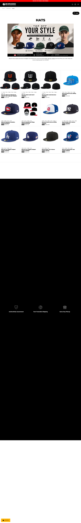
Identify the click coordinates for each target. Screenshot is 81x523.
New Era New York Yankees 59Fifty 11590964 (71, 112)
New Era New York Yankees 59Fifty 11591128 (51, 139)
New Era (49, 58)
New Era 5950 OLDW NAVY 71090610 (30, 84)
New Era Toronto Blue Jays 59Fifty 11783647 (71, 139)
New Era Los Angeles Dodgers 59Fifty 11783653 (30, 139)
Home (3, 8)
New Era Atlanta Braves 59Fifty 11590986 (51, 112)
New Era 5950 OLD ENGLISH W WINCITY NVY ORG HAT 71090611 (10, 84)
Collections (8, 8)
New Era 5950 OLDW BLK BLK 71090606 (51, 84)
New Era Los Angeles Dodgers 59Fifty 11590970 (10, 139)
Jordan (53, 58)
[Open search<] (72, 4)
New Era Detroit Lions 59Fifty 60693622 (71, 84)
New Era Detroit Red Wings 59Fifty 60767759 (30, 112)
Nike (46, 58)
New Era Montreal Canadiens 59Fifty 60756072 (10, 112)
